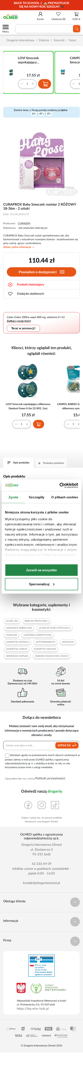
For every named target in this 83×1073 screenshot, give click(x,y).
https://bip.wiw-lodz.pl (33, 1008)
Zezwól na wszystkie (41, 570)
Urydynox (68, 642)
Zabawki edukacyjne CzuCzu (51, 656)
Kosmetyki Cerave (16, 649)
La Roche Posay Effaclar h (54, 628)
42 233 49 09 (42, 864)
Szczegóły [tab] (36, 497)
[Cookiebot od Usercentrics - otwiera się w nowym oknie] (59, 485)
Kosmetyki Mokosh (45, 649)
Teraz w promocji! (23, 328)
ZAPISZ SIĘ (64, 745)
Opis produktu (21, 462)
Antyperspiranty (45, 642)
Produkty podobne (53, 463)
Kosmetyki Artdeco (17, 642)
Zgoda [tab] (13, 497)
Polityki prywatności (50, 778)
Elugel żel (12, 621)
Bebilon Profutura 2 (37, 621)
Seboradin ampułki (17, 656)
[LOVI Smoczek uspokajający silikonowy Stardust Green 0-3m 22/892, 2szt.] (13, 72)
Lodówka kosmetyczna (38, 635)
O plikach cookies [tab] (64, 497)
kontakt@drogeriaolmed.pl (41, 883)
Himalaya (11, 635)
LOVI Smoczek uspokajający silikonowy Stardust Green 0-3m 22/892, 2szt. (33, 61)
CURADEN (24, 223)
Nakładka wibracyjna (19, 628)
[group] (41, 5)
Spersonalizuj (39, 584)
